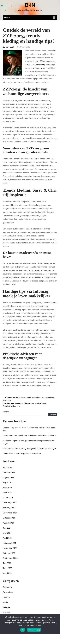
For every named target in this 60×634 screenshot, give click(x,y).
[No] (56, 623)
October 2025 (9, 472)
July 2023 (7, 563)
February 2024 (9, 543)
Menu (7, 17)
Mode (5, 602)
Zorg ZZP (29, 64)
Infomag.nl (37, 68)
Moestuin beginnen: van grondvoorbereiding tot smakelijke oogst (28, 442)
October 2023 (9, 553)
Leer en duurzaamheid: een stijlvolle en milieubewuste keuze (30, 435)
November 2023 (10, 548)
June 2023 (7, 568)
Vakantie (6, 607)
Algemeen (7, 587)
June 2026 (7, 467)
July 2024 (7, 528)
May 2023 (7, 573)
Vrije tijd (6, 612)
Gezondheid (8, 592)
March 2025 (8, 498)
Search (6, 412)
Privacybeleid (34, 630)
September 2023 (10, 558)
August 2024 (8, 523)
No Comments (23, 47)
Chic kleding (40, 64)
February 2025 (9, 503)
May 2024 (7, 533)
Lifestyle (6, 597)
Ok (22, 630)
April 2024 (7, 538)
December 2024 (10, 513)
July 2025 (7, 482)
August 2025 (8, 477)
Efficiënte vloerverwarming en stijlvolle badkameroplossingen (29, 448)
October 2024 (9, 518)
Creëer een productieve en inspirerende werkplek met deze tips (29, 429)
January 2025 (9, 508)
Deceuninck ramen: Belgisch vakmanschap (22, 453)
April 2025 (7, 493)
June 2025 (7, 487)
